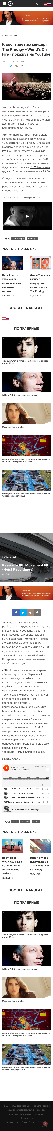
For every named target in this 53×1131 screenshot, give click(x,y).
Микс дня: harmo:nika (13, 427)
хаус (35, 821)
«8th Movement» (12, 670)
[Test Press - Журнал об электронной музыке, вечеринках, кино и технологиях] (19, 3)
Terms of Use (12, 1122)
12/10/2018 (7, 878)
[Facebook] (5, 66)
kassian (25, 821)
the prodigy (18, 238)
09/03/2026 (8, 295)
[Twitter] (10, 66)
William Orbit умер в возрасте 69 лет (20, 395)
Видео (13, 35)
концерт (32, 238)
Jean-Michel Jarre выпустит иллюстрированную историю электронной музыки (26, 460)
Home (5, 35)
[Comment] (16, 66)
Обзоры (14, 557)
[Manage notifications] (45, 1123)
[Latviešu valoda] (4, 318)
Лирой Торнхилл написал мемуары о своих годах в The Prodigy (40, 283)
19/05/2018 (35, 874)
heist (15, 821)
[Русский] (7, 318)
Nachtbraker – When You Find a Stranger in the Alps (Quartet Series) (12, 865)
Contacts (45, 1126)
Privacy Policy (28, 1122)
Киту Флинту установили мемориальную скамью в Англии (11, 283)
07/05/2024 (36, 295)
